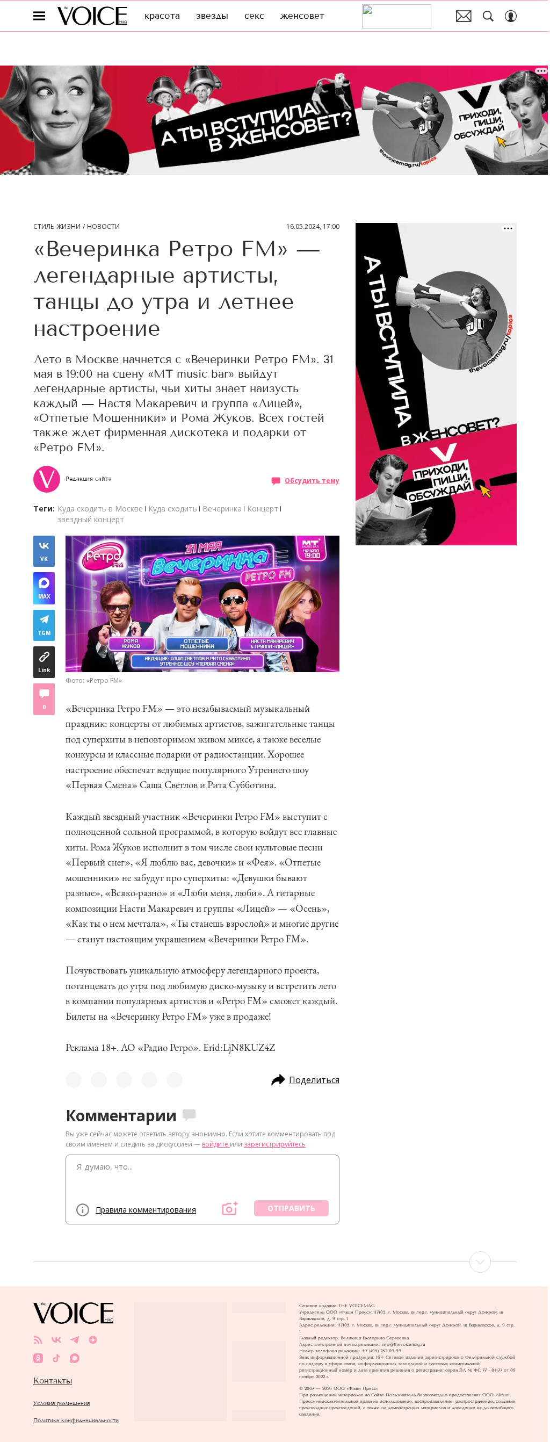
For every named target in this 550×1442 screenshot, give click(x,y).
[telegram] (74, 1340)
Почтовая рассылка (464, 16)
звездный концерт (90, 519)
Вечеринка (222, 508)
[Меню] (39, 16)
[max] (74, 1358)
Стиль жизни (57, 226)
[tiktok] (56, 1358)
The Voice (92, 15)
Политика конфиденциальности (76, 1420)
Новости (103, 226)
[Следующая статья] (275, 1262)
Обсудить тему (312, 480)
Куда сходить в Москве (100, 508)
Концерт (262, 508)
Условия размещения (61, 1403)
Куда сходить (172, 508)
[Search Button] (488, 16)
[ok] (38, 1358)
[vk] (56, 1340)
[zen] (93, 1340)
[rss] (38, 1340)
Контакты (52, 1381)
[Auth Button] (511, 16)
